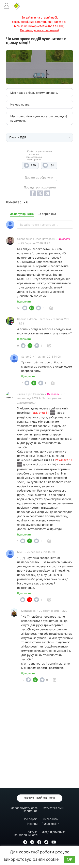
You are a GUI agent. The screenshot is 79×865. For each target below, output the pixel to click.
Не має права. (20, 104)
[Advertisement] (39, 736)
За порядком (47, 213)
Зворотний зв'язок (39, 798)
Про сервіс (30, 818)
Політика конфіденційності (25, 833)
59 (18, 308)
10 (22, 679)
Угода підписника (53, 831)
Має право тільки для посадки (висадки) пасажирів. (38, 118)
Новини (32, 823)
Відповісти (24, 301)
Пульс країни (50, 823)
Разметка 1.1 (40, 412)
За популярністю (22, 213)
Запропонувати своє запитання (23, 809)
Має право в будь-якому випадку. (34, 92)
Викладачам (50, 818)
